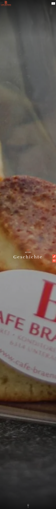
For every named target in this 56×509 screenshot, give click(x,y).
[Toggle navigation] (53, 3)
